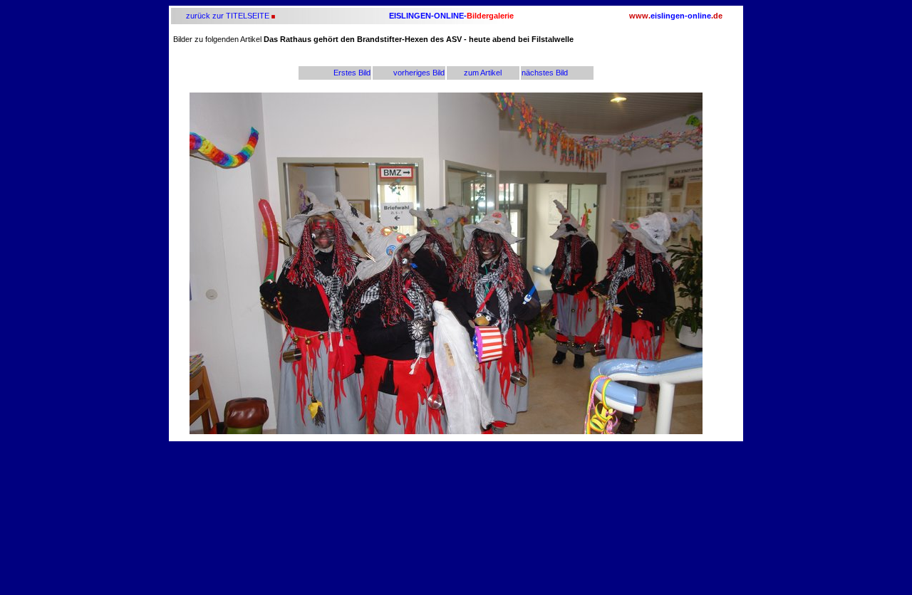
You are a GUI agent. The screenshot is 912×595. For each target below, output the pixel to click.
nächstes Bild (545, 72)
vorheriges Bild (419, 72)
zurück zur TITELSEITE (226, 15)
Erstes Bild (351, 72)
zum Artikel (483, 72)
